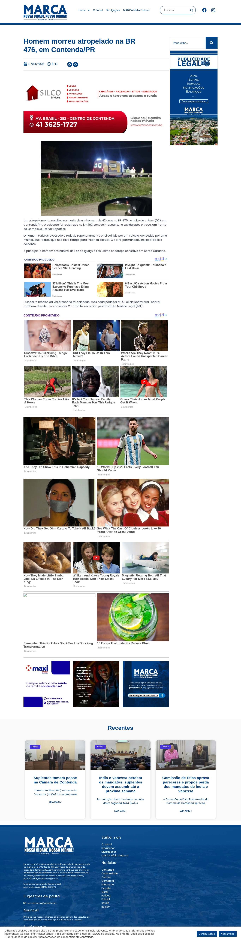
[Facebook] (204, 10)
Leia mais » (55, 802)
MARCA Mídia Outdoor (136, 10)
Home (82, 10)
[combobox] (188, 43)
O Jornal (98, 10)
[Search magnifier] (191, 10)
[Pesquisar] (212, 43)
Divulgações (113, 10)
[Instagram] (213, 10)
